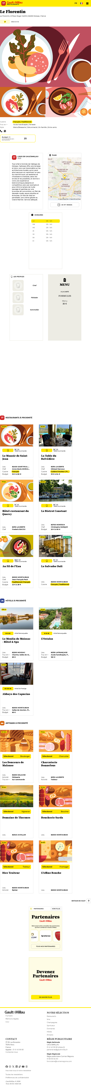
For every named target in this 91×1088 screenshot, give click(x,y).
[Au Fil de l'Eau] (16, 561)
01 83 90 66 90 (52, 1059)
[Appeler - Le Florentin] (2, 131)
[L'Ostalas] (55, 634)
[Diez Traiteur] (16, 866)
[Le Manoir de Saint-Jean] (16, 451)
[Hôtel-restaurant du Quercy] (16, 506)
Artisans (50, 1035)
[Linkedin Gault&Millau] (17, 1066)
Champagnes (52, 1022)
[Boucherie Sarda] (55, 811)
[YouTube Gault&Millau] (23, 1066)
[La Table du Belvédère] (55, 451)
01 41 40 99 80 (18, 1050)
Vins (48, 1019)
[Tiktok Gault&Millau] (20, 1066)
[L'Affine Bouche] (55, 866)
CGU (7, 1022)
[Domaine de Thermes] (16, 811)
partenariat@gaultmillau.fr (57, 1050)
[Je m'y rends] (64, 181)
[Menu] (87, 3)
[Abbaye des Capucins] (16, 689)
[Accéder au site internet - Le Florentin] (5, 131)
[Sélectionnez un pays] (81, 3)
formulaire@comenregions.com (59, 1061)
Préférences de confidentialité (17, 1078)
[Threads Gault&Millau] (27, 1066)
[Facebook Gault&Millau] (7, 1066)
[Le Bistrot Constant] (55, 506)
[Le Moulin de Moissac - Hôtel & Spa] (16, 634)
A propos (9, 1016)
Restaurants (51, 1016)
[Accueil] (14, 2)
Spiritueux (51, 1026)
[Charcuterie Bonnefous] (55, 756)
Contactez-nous (12, 1052)
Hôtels (49, 1032)
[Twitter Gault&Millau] (13, 1066)
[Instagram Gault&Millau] (10, 1066)
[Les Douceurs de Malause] (16, 756)
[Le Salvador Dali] (55, 561)
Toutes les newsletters (14, 1075)
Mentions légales (12, 1019)
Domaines (51, 1029)
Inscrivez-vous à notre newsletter (18, 1071)
